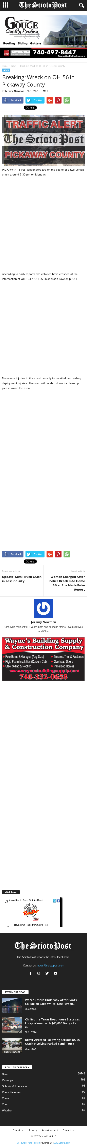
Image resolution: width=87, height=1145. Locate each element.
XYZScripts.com (62, 1143)
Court (5, 1104)
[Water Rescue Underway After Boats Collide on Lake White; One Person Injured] (12, 1005)
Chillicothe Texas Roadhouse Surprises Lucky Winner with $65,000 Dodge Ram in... (52, 1023)
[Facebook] (31, 973)
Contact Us (68, 1130)
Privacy (33, 1130)
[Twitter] (48, 973)
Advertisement (50, 1130)
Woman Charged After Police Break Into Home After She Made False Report (67, 583)
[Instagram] (40, 973)
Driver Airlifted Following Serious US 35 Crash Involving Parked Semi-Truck (52, 1042)
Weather (7, 1110)
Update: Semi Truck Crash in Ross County (21, 579)
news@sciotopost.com (50, 965)
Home (4, 65)
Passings (7, 1080)
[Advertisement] (43, 227)
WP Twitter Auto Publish (28, 1143)
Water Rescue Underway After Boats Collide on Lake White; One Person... (51, 1002)
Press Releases (11, 1092)
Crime (5, 1098)
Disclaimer (18, 1130)
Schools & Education (14, 1086)
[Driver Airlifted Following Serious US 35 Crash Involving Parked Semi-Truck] (12, 1045)
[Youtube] (56, 973)
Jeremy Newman (14, 90)
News (13, 65)
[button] (80, 5)
